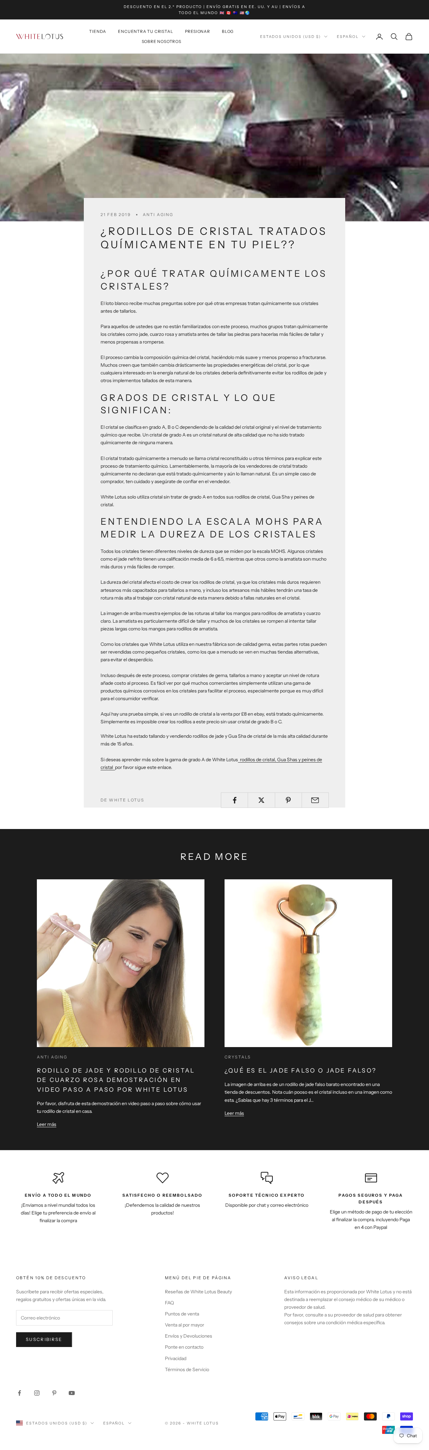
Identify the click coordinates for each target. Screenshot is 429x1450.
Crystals (238, 1056)
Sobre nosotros (161, 41)
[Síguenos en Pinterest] (54, 1393)
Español (348, 36)
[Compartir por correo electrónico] (315, 800)
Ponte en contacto (184, 1347)
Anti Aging (158, 214)
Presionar (197, 31)
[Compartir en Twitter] (261, 800)
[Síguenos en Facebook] (19, 1393)
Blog (228, 31)
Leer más (46, 1124)
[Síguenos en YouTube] (71, 1393)
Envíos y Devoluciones (188, 1336)
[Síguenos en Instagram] (37, 1393)
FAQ (169, 1303)
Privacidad (175, 1358)
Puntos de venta (182, 1314)
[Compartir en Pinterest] (288, 800)
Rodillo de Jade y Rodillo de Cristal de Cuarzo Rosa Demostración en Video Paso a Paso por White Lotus (116, 1080)
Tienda (97, 31)
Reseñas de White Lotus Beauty (198, 1292)
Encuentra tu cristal (145, 31)
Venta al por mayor (184, 1325)
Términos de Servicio (187, 1369)
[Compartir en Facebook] (234, 800)
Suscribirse (44, 1339)
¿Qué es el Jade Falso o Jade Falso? (300, 1070)
